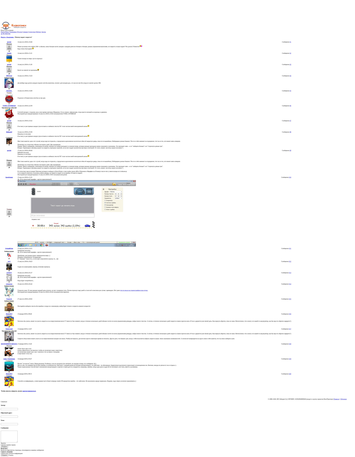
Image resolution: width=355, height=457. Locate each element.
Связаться (4, 401)
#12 (290, 261)
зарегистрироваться (29, 391)
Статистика (32, 32)
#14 (290, 284)
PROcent (9, 76)
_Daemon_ (9, 91)
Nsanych (9, 299)
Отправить (4, 446)
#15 (290, 299)
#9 (290, 150)
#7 (290, 120)
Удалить (3, 443)
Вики (7, 32)
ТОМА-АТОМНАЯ (9, 106)
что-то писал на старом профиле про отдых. (134, 290)
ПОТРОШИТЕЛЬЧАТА (9, 344)
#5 (290, 91)
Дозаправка (13, 32)
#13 (290, 272)
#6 (290, 106)
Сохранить (4, 455)
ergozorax (9, 284)
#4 (290, 76)
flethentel (9, 132)
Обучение (343, 399)
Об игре (19, 32)
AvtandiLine (9, 248)
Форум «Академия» (7, 37)
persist (9, 42)
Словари (25, 32)
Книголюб (9, 329)
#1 (290, 42)
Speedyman (9, 177)
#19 (290, 359)
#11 (290, 248)
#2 (290, 53)
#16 (290, 314)
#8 (290, 132)
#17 (290, 329)
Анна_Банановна (9, 359)
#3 (290, 64)
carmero (9, 272)
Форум (3, 32)
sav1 (9, 261)
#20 (290, 374)
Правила (336, 399)
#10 (290, 177)
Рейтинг (38, 32)
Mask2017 (9, 314)
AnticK (9, 53)
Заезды (44, 32)
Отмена (11, 455)
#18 (290, 344)
